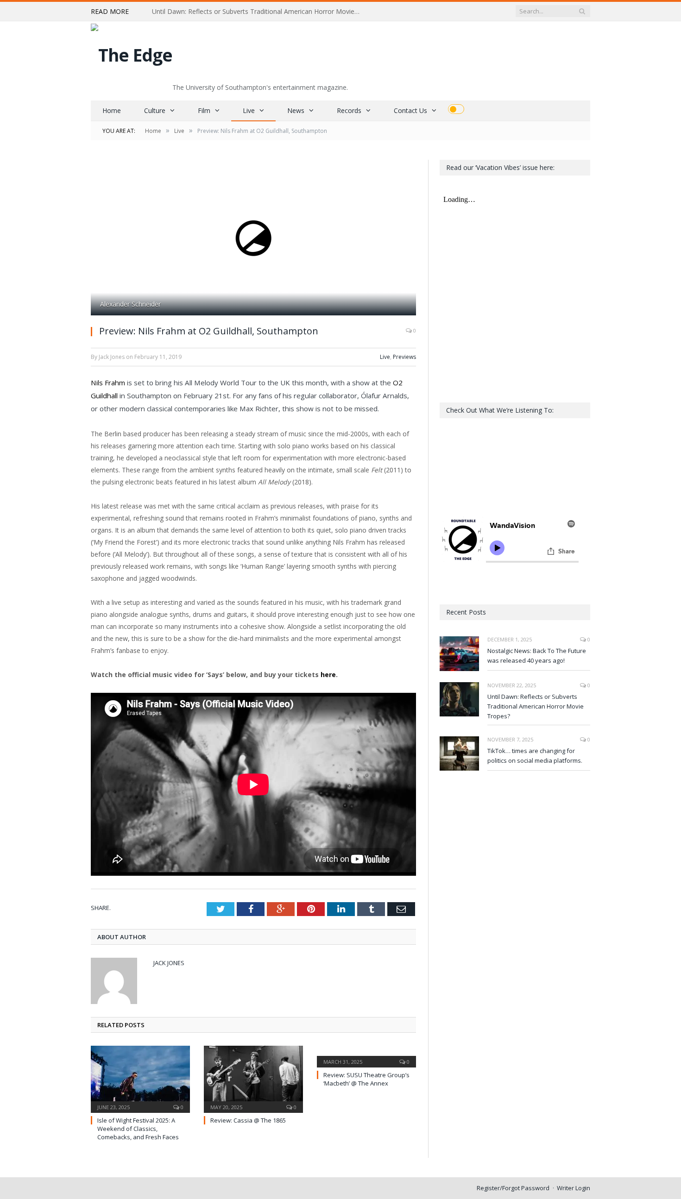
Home (111, 110)
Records (349, 110)
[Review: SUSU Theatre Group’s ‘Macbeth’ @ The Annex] (366, 1055)
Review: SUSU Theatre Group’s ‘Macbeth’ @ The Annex (366, 1079)
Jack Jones (168, 963)
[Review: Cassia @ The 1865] (253, 1078)
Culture (154, 110)
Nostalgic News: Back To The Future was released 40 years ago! (536, 656)
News (295, 110)
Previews (404, 357)
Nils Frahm (108, 382)
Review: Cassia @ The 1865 (248, 1120)
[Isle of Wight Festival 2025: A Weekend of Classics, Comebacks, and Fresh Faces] (140, 1078)
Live (249, 110)
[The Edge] (131, 52)
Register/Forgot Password (513, 1188)
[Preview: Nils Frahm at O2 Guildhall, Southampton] (253, 239)
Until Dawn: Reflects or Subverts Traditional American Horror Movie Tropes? (258, 11)
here (328, 674)
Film (204, 110)
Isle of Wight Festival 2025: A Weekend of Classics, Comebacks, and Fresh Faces (138, 1128)
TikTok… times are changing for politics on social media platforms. (534, 756)
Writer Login (573, 1188)
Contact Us (410, 110)
